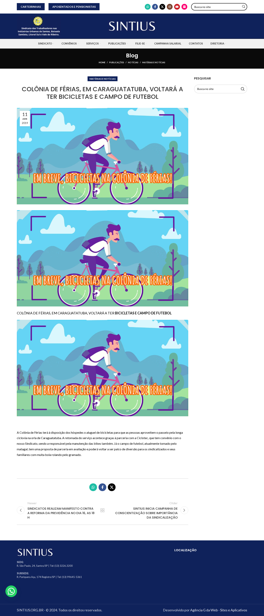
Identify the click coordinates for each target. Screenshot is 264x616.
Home (102, 62)
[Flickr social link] (184, 7)
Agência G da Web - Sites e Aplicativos (218, 610)
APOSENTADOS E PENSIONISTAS (74, 6)
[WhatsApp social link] (148, 7)
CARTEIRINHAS (31, 6)
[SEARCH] (243, 6)
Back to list (102, 510)
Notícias (133, 62)
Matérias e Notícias (153, 62)
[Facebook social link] (155, 7)
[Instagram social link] (170, 7)
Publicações (116, 62)
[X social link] (162, 7)
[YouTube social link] (177, 7)
